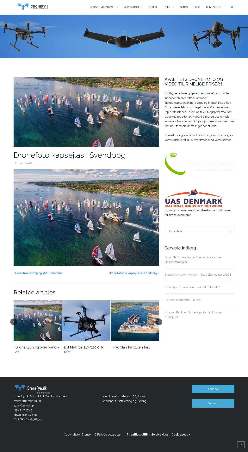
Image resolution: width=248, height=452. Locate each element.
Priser (166, 7)
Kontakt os (213, 7)
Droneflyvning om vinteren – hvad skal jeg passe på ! (198, 274)
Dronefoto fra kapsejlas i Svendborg (133, 273)
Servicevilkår (160, 434)
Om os (183, 7)
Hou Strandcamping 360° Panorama (39, 273)
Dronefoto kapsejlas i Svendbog (70, 155)
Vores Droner (132, 7)
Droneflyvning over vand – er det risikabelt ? (192, 287)
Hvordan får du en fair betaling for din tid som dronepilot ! (193, 315)
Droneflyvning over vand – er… (37, 349)
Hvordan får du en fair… (131, 347)
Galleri (152, 7)
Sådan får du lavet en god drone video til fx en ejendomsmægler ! (193, 260)
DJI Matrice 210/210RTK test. (83, 349)
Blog (197, 7)
